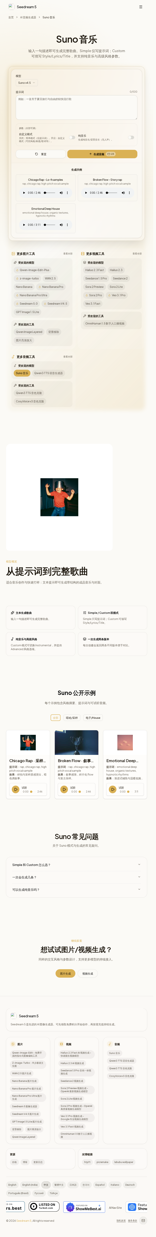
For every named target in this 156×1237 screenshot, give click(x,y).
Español (100, 1184)
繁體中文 (59, 1184)
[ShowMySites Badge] (109, 1207)
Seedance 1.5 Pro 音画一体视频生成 (76, 1072)
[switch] (72, 137)
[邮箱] (143, 1220)
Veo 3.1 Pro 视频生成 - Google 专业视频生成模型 (74, 1118)
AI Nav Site (80, 1207)
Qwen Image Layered (23, 1136)
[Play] (15, 789)
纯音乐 (82, 135)
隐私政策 (121, 1220)
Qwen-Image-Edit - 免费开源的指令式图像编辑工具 (27, 1054)
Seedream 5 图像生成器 (24, 1106)
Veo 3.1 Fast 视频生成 (72, 1126)
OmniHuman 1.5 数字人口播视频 (76, 1135)
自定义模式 (25, 134)
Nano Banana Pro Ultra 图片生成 (27, 1097)
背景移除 (16, 1129)
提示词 (20, 92)
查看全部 (67, 253)
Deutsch (130, 1184)
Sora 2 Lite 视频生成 (71, 1098)
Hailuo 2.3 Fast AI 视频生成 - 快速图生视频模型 (76, 1054)
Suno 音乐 (114, 1052)
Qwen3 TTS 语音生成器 (121, 1060)
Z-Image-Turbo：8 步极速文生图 (27, 1064)
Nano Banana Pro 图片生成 (26, 1088)
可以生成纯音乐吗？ (26, 890)
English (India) (30, 1184)
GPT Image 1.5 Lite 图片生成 (27, 1121)
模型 (18, 75)
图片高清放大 (34, 1129)
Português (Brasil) (18, 1193)
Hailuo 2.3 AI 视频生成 (72, 1063)
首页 (11, 17)
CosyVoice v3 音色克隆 (121, 1075)
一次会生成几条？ (24, 877)
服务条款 (132, 1220)
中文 (46, 1184)
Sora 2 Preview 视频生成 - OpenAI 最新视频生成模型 (74, 1090)
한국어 (86, 1184)
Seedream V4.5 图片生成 (25, 1113)
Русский (39, 1193)
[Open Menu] (141, 7)
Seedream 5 (23, 1220)
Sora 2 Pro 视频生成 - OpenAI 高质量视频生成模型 (76, 1108)
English (12, 1184)
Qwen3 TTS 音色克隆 (120, 1068)
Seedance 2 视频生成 (72, 1080)
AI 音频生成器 (28, 17)
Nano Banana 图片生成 (24, 1080)
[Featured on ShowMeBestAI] (49, 1207)
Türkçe (53, 1193)
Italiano (115, 1184)
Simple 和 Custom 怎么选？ (31, 865)
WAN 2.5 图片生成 (21, 1073)
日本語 (73, 1184)
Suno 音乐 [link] (49, 17)
